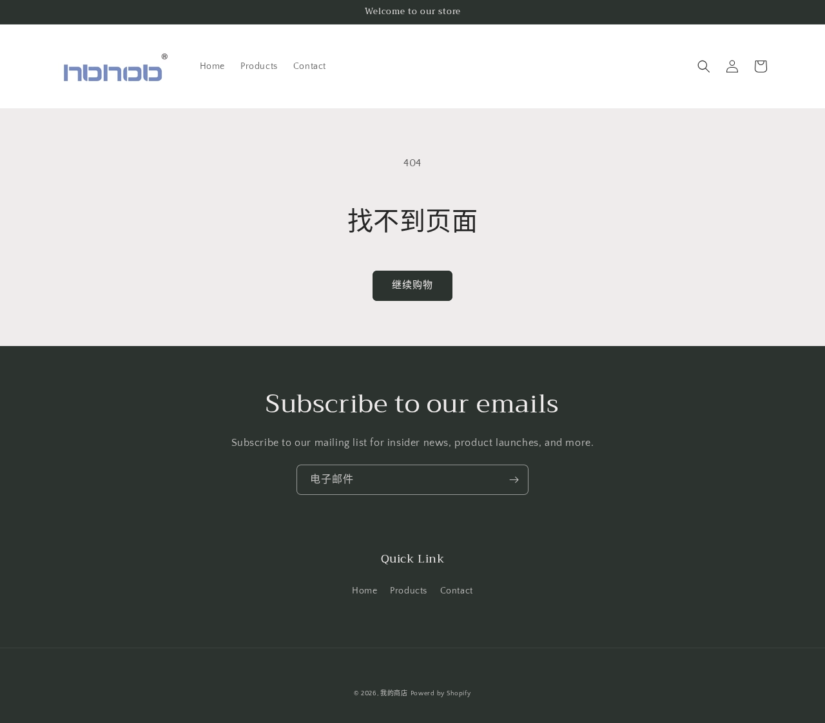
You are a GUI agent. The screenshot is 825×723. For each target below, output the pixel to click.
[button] (704, 66)
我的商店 (394, 693)
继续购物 (412, 285)
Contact (456, 591)
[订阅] (514, 480)
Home (364, 591)
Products (408, 591)
